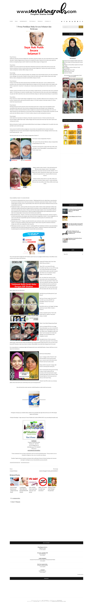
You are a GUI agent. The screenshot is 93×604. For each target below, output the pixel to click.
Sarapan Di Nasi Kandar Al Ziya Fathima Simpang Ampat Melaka (42, 559)
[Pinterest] (69, 21)
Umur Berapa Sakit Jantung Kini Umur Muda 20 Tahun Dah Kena (75, 224)
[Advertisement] (72, 177)
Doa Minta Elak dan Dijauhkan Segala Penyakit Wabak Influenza (75, 210)
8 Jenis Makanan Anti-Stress (74, 216)
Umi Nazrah (33, 440)
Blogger (59, 600)
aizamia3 (43, 569)
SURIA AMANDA (42, 558)
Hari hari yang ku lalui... (42, 564)
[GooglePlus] (67, 21)
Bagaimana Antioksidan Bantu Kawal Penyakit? (75, 239)
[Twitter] (61, 21)
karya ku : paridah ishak (42, 552)
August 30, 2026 (42, 548)
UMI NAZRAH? (73, 58)
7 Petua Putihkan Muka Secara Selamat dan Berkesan (33, 28)
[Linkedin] (72, 21)
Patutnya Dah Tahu (42, 571)
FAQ (16, 21)
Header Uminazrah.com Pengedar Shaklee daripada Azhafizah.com (74, 232)
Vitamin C (47, 21)
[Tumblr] (80, 21)
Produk (40, 21)
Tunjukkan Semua (80, 574)
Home (11, 21)
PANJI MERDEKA (42, 553)
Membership (23, 21)
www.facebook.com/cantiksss (34, 450)
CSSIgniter (36, 601)
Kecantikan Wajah (15, 462)
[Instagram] (75, 21)
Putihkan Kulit (25, 462)
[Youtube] (77, 21)
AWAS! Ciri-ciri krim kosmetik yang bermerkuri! (43, 489)
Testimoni (32, 21)
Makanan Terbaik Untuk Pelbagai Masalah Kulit (51, 489)
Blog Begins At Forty (42, 547)
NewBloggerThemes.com (59, 601)
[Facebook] (64, 21)
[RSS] (82, 21)
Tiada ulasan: (37, 31)
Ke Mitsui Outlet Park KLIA (42, 565)
